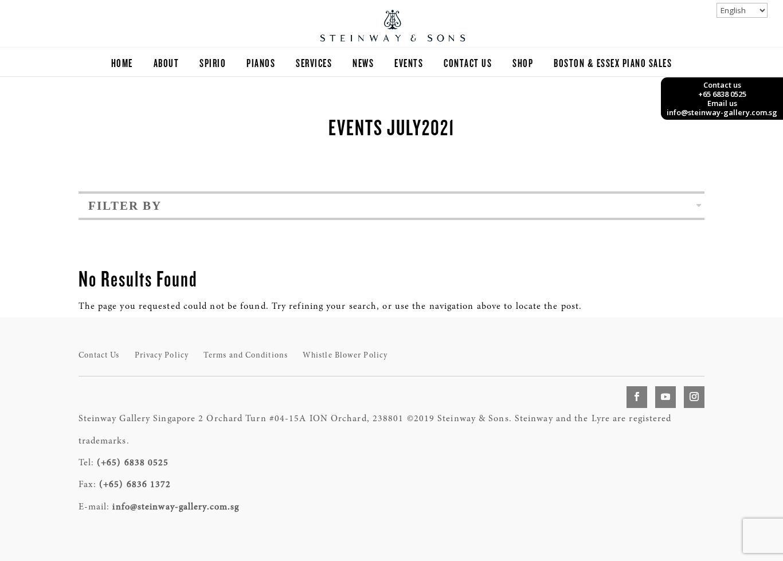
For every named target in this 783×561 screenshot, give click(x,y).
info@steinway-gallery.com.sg (175, 507)
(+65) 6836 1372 (135, 484)
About (166, 64)
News (363, 64)
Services (314, 64)
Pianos (260, 64)
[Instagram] (694, 397)
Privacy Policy (162, 356)
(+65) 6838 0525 (133, 463)
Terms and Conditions (245, 356)
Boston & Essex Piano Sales (613, 64)
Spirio (212, 64)
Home (122, 64)
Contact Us (468, 64)
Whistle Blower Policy (345, 356)
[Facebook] (637, 397)
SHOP (522, 64)
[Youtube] (665, 397)
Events (408, 64)
